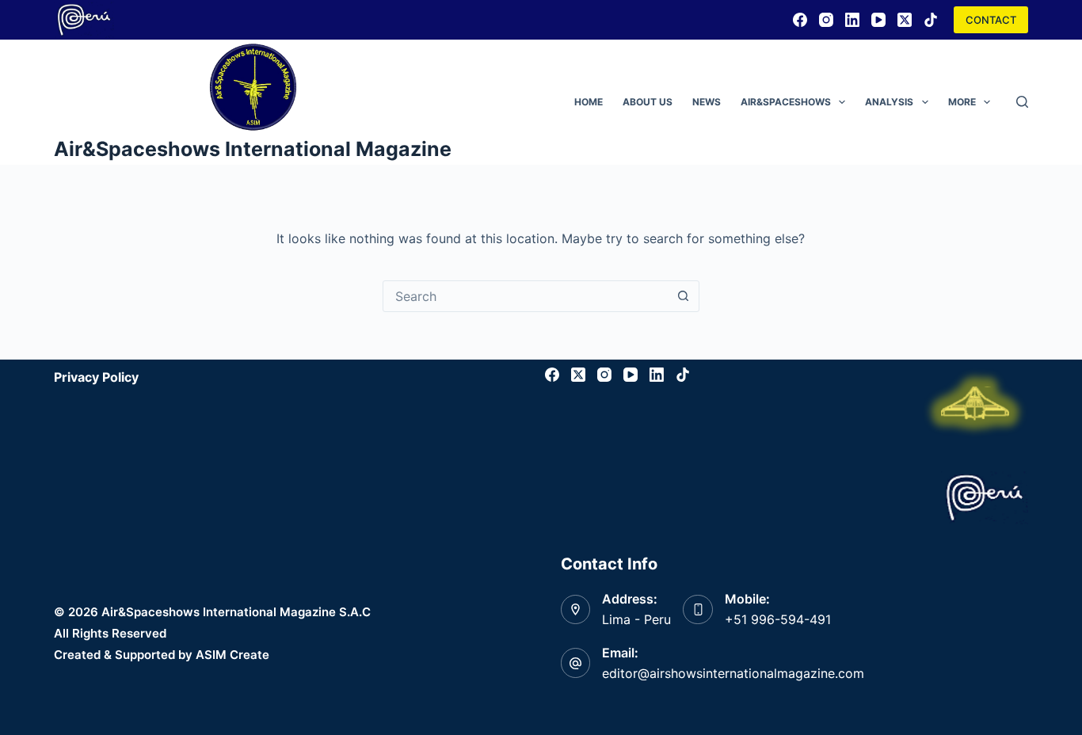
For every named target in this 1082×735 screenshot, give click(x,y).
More (962, 102)
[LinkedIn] (852, 20)
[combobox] (526, 296)
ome (588, 102)
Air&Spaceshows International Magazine (252, 149)
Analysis (889, 102)
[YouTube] (878, 20)
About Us (647, 102)
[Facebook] (800, 20)
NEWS (706, 102)
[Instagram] (826, 20)
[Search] (1022, 102)
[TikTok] (931, 20)
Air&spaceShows (786, 102)
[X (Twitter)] (904, 20)
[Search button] (684, 296)
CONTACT (991, 19)
